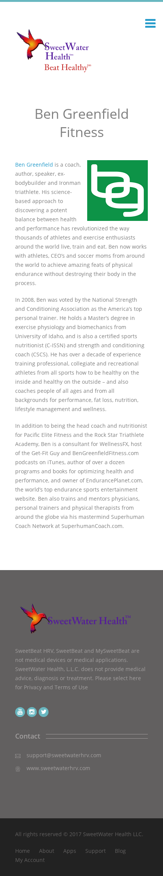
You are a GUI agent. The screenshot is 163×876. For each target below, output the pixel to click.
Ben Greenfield (34, 164)
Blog (120, 850)
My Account (30, 859)
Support (95, 850)
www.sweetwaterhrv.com (58, 768)
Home (22, 850)
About (46, 850)
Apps (69, 850)
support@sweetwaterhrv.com (64, 755)
